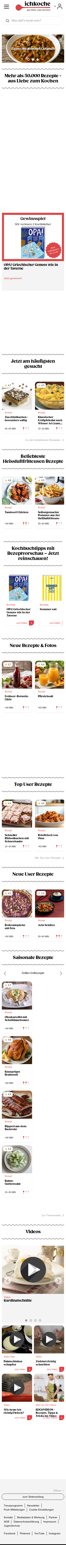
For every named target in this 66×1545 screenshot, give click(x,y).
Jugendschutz (12, 1525)
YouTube (39, 1533)
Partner (53, 1517)
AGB (6, 1521)
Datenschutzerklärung (26, 1521)
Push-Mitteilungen (14, 1509)
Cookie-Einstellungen (41, 1509)
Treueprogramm (13, 1505)
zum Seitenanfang (33, 1496)
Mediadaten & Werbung (31, 1517)
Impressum (49, 1521)
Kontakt (8, 1517)
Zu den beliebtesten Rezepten (42, 439)
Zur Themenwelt (50, 1215)
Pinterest (25, 1533)
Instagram (54, 1533)
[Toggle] (58, 6)
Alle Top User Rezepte (47, 857)
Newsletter (33, 1505)
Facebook (9, 1533)
